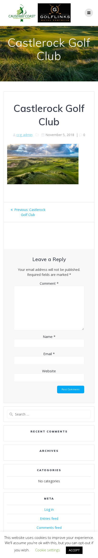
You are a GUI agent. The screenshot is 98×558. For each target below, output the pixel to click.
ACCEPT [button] (74, 550)
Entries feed (49, 518)
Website (49, 370)
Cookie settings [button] (47, 549)
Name (49, 336)
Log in (49, 509)
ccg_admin (24, 134)
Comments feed (49, 527)
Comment (49, 283)
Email (49, 353)
